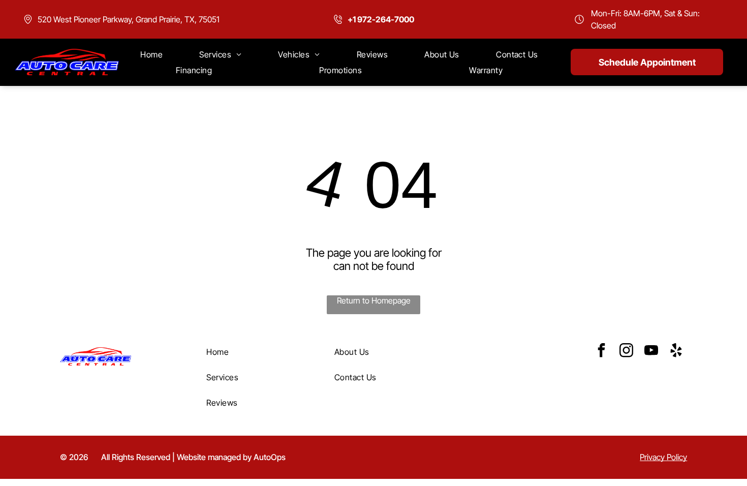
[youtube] (651, 351)
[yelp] (676, 351)
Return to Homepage (374, 300)
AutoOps (270, 457)
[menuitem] (151, 54)
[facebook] (601, 351)
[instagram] (626, 351)
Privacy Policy (663, 457)
